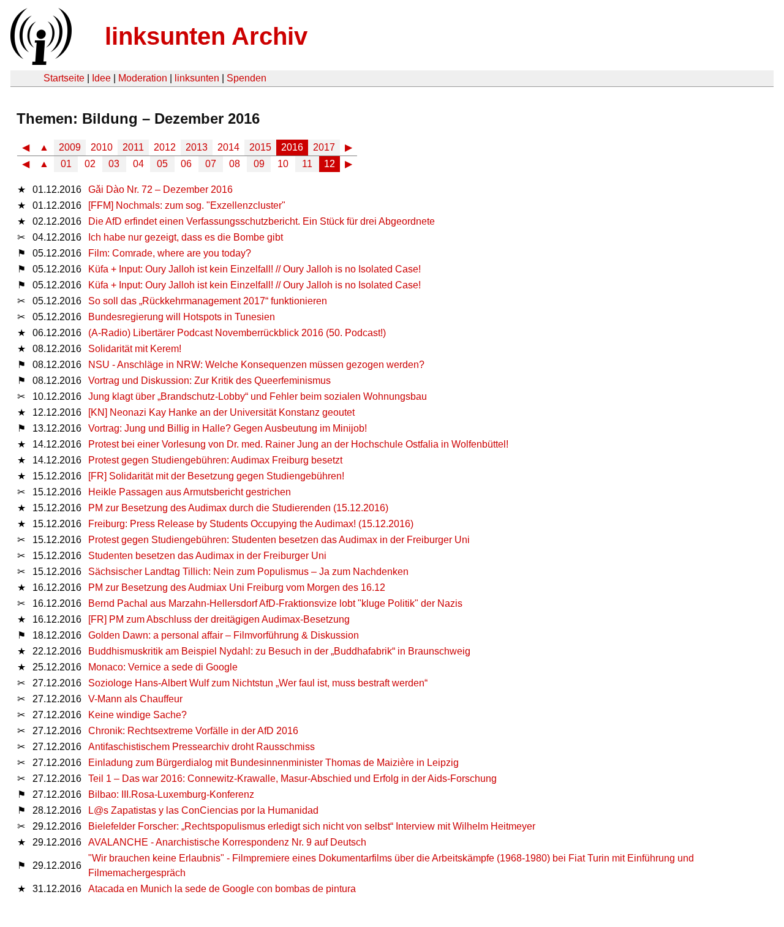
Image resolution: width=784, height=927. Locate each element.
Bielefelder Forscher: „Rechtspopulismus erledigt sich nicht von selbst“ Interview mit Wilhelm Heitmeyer (311, 826)
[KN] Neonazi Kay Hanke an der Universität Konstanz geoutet (221, 412)
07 (210, 164)
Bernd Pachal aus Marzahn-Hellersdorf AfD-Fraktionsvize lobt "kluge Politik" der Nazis (275, 603)
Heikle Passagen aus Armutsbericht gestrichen (189, 492)
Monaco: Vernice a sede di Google (163, 667)
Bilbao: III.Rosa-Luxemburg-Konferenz (171, 794)
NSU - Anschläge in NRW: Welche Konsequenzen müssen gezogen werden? (256, 364)
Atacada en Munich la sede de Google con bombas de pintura (222, 889)
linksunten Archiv (206, 36)
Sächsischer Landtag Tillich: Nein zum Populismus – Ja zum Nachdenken (248, 571)
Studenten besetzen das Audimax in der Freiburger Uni (207, 555)
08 (234, 164)
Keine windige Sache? (137, 715)
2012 (165, 147)
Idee (101, 78)
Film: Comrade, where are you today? (169, 253)
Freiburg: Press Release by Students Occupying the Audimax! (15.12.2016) (250, 524)
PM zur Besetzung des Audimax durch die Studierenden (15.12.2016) (238, 508)
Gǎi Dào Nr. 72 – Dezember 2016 (160, 189)
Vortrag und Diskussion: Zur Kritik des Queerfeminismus (209, 380)
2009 (70, 147)
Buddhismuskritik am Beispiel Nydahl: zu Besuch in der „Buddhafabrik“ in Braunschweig (279, 651)
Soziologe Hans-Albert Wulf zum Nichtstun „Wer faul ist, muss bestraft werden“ (258, 683)
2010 (102, 147)
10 (282, 164)
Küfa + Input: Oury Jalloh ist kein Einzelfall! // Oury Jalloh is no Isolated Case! (254, 269)
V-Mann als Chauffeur (135, 699)
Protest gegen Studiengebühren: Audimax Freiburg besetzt (215, 460)
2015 (260, 147)
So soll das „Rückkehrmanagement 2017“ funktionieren (207, 301)
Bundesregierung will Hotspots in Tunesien (181, 317)
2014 (228, 147)
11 (307, 164)
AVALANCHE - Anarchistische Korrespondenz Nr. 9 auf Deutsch (227, 842)
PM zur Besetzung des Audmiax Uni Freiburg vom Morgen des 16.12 (236, 587)
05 (162, 164)
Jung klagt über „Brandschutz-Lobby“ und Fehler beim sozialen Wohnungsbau (257, 396)
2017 (324, 147)
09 (259, 164)
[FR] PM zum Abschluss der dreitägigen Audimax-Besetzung (219, 619)
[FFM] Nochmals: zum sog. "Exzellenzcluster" (186, 205)
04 (138, 164)
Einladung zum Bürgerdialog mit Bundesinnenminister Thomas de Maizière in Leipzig (273, 762)
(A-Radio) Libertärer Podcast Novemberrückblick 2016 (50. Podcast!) (237, 333)
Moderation (142, 78)
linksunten (197, 78)
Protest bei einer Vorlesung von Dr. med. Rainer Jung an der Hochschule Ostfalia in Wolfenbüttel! (298, 444)
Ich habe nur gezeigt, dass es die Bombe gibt (185, 237)
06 (186, 164)
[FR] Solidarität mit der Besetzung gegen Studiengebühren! (216, 476)
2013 (197, 147)
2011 (133, 147)
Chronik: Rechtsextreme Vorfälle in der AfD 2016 (193, 731)
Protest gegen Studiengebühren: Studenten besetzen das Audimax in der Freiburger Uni (279, 540)
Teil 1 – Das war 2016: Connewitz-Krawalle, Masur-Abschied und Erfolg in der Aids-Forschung (292, 778)
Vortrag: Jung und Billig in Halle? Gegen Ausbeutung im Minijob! (227, 428)
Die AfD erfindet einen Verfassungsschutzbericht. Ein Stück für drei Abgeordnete (261, 221)
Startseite (64, 78)
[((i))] (40, 61)
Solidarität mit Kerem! (134, 348)
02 (90, 164)
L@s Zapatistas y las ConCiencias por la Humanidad (203, 810)
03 (113, 164)
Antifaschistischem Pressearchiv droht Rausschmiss (201, 746)
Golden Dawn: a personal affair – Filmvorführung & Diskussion (223, 635)
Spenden (246, 78)
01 (66, 164)
